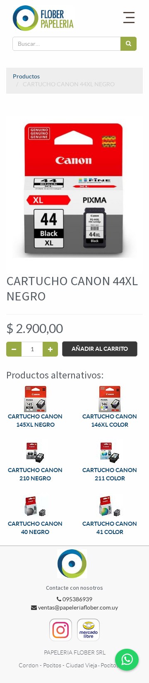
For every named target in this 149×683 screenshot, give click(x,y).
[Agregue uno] (50, 349)
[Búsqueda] (128, 44)
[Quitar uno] (14, 349)
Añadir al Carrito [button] (100, 348)
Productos (26, 76)
